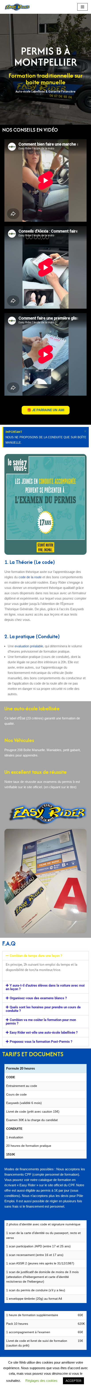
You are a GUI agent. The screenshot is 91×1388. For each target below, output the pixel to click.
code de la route (30, 577)
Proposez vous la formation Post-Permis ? (41, 1042)
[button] (45, 955)
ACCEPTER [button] (73, 1380)
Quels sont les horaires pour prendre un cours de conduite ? (43, 1009)
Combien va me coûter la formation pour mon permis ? (41, 1021)
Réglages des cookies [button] (41, 1380)
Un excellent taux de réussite (35, 772)
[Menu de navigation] (82, 7)
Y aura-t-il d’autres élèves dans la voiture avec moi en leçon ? (45, 987)
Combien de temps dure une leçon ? (36, 956)
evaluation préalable (29, 646)
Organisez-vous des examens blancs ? (38, 998)
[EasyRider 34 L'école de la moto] (16, 7)
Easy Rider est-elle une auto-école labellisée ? (44, 1033)
